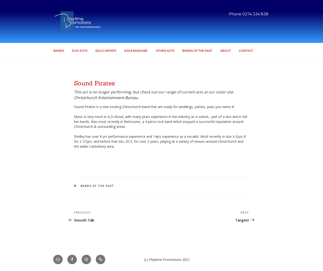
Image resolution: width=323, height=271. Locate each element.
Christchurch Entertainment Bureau (106, 97)
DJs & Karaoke (136, 50)
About (225, 50)
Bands (58, 50)
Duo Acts (79, 50)
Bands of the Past (197, 50)
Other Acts (165, 50)
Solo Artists (105, 50)
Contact (246, 50)
